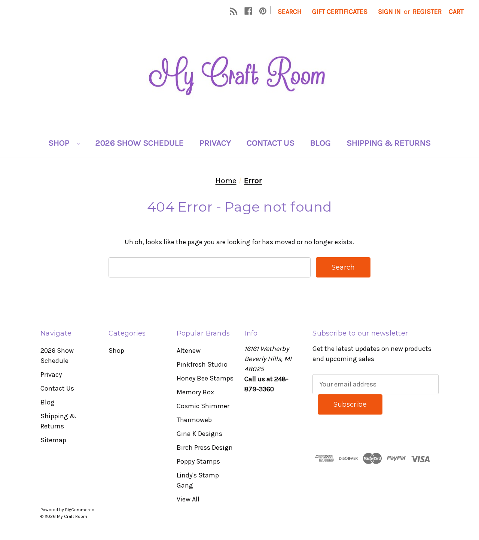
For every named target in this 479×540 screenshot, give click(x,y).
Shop (59, 143)
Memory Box (195, 392)
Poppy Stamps (198, 461)
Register (427, 11)
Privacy (215, 143)
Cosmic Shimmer (203, 406)
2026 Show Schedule (139, 143)
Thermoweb (194, 420)
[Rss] (234, 11)
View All (188, 499)
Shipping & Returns (389, 143)
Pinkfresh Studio (202, 364)
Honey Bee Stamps (205, 378)
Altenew (189, 350)
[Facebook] (248, 11)
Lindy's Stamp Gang (198, 480)
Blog (320, 143)
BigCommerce (79, 509)
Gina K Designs (199, 434)
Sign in (389, 11)
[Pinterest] (263, 11)
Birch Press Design (205, 447)
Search (290, 11)
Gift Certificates (339, 11)
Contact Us (271, 143)
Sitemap (53, 440)
